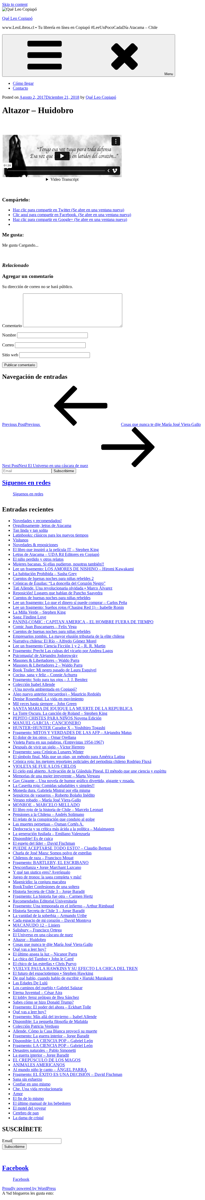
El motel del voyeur (29, 1108)
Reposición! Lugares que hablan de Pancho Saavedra (57, 593)
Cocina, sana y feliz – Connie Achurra (45, 674)
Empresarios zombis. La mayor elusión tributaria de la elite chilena (68, 636)
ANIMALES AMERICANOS (39, 1065)
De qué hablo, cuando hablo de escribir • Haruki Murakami (63, 978)
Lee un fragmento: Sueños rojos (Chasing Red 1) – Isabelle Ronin (68, 607)
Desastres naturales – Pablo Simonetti (44, 1050)
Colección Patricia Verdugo (36, 1026)
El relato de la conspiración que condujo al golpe (54, 819)
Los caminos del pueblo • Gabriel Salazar (47, 987)
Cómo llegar (23, 83)
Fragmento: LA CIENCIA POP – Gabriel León (53, 1045)
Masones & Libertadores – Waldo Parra (46, 660)
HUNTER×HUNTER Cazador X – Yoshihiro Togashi (59, 727)
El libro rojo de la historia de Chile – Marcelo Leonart (58, 809)
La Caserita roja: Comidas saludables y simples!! (53, 785)
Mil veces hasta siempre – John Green (45, 703)
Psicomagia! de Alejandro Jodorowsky (45, 655)
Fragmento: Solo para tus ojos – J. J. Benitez (50, 679)
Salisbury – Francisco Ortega (37, 930)
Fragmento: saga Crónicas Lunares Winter (48, 752)
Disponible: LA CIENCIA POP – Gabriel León (53, 1040)
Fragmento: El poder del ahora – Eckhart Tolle (52, 1007)
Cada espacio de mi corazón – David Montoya (52, 920)
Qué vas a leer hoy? (29, 949)
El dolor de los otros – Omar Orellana (44, 737)
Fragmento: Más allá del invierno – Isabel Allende (55, 1016)
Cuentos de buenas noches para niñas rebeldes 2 (53, 578)
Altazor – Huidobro (29, 939)
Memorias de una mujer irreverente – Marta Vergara (56, 776)
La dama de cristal (28, 1117)
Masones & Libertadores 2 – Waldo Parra (47, 665)
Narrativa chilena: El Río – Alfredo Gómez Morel (54, 641)
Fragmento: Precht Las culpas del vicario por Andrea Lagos (63, 650)
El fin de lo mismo (28, 1098)
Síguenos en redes (26, 482)
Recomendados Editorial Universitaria (45, 901)
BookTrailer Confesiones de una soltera (46, 886)
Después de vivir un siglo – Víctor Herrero (49, 747)
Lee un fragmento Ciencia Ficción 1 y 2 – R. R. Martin (59, 646)
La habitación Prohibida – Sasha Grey (45, 573)
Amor (18, 1093)
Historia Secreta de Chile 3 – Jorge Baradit (49, 891)
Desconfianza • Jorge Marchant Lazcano (47, 867)
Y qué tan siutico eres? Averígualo (41, 872)
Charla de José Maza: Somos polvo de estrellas (52, 853)
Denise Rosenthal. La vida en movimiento (48, 699)
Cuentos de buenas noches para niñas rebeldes (51, 597)
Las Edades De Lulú (30, 983)
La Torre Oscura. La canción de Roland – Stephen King (60, 713)
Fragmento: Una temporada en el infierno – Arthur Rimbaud (63, 906)
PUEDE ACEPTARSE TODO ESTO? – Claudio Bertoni (62, 848)
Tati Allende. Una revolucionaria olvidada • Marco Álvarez (62, 588)
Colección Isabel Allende (34, 684)
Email (7, 1140)
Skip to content (14, 4)
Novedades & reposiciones (35, 544)
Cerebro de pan (26, 1113)
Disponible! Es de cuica (33, 838)
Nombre (9, 335)
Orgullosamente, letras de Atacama (42, 525)
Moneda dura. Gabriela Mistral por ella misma (51, 790)
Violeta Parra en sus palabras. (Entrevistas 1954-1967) (58, 742)
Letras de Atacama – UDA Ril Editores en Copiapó (56, 554)
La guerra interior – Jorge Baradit (41, 1055)
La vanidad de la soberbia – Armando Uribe (50, 915)
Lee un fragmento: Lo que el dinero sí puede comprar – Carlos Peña (70, 602)
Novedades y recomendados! (37, 520)
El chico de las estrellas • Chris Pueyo (44, 963)
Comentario (12, 325)
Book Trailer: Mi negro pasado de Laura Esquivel (54, 670)
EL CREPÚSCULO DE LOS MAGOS (47, 1060)
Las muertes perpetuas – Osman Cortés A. (48, 824)
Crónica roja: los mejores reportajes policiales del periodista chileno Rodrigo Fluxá (82, 761)
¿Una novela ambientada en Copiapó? (45, 689)
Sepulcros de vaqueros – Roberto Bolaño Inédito (54, 795)
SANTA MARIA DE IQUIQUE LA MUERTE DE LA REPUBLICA (73, 708)
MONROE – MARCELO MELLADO (46, 804)
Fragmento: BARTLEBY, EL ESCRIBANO (51, 862)
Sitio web (10, 355)
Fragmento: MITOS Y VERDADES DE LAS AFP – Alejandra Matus (72, 732)
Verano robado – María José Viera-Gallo (47, 800)
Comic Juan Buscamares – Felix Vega (45, 626)
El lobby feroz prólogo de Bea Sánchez (46, 997)
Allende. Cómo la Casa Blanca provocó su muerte (55, 1031)
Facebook (15, 1167)
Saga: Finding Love (29, 617)
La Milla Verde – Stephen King (39, 612)
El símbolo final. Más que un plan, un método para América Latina (69, 756)
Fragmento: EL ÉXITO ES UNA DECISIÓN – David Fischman (67, 1074)
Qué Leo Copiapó (17, 18)
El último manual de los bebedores (42, 1103)
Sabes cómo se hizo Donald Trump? (43, 1002)
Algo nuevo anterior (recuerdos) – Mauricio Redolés (57, 694)
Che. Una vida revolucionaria (37, 1089)
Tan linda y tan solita (30, 530)
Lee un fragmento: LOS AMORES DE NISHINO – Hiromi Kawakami (73, 569)
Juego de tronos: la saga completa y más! (47, 877)
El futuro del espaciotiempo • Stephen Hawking (53, 973)
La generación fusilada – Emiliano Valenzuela (51, 833)
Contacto (20, 88)
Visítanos (20, 540)
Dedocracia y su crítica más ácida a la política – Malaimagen (63, 829)
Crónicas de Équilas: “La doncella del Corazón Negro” (59, 583)
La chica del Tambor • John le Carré (43, 959)
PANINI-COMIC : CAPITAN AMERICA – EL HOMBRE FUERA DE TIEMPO (83, 622)
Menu (168, 74)
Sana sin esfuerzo (27, 1079)
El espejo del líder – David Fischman (44, 843)
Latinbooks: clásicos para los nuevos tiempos (50, 535)
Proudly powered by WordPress (29, 1188)
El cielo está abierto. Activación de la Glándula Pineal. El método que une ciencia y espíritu (89, 771)
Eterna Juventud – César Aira (37, 992)
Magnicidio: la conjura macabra (39, 882)
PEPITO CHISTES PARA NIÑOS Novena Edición (57, 718)
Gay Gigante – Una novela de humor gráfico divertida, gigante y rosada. (74, 780)
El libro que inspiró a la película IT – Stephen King (56, 549)
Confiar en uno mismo (31, 1084)
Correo (8, 345)
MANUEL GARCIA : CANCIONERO (47, 723)
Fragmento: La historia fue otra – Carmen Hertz (53, 896)
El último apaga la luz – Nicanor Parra (45, 954)
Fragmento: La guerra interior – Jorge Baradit (51, 1036)
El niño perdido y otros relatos (38, 559)
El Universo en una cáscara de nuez (43, 935)
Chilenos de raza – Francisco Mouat (43, 857)
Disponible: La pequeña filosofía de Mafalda (50, 1021)
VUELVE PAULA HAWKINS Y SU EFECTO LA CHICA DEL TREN (75, 968)
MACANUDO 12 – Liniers (36, 925)
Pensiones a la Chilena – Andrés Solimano (48, 814)
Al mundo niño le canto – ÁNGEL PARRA (50, 1069)
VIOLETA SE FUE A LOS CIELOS (44, 766)
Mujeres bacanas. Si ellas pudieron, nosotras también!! (58, 564)
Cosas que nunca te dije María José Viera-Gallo (53, 944)
